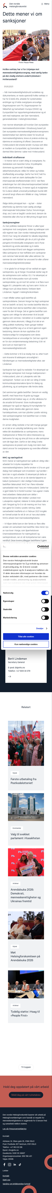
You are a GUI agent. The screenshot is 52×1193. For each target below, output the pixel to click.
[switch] (45, 601)
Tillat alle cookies (26, 636)
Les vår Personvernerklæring (14, 1129)
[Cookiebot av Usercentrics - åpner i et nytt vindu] (37, 547)
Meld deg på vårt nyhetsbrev (26, 1095)
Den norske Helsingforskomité (17, 5)
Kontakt (6, 1176)
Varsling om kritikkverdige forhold (16, 1184)
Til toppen (26, 1067)
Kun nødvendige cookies (26, 644)
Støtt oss (6, 1180)
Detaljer (40, 628)
